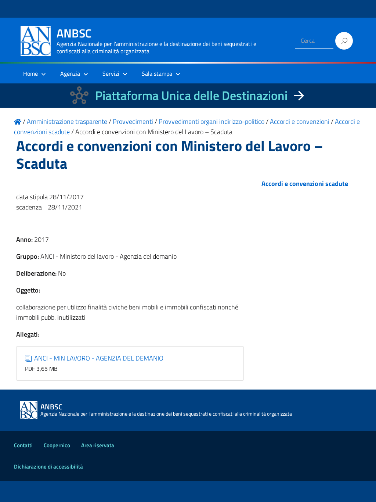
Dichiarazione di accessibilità (48, 466)
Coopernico (57, 445)
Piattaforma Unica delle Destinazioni (191, 95)
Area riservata (97, 445)
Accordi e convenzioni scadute (304, 184)
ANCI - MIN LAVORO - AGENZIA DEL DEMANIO (98, 358)
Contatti (23, 445)
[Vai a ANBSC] (17, 121)
